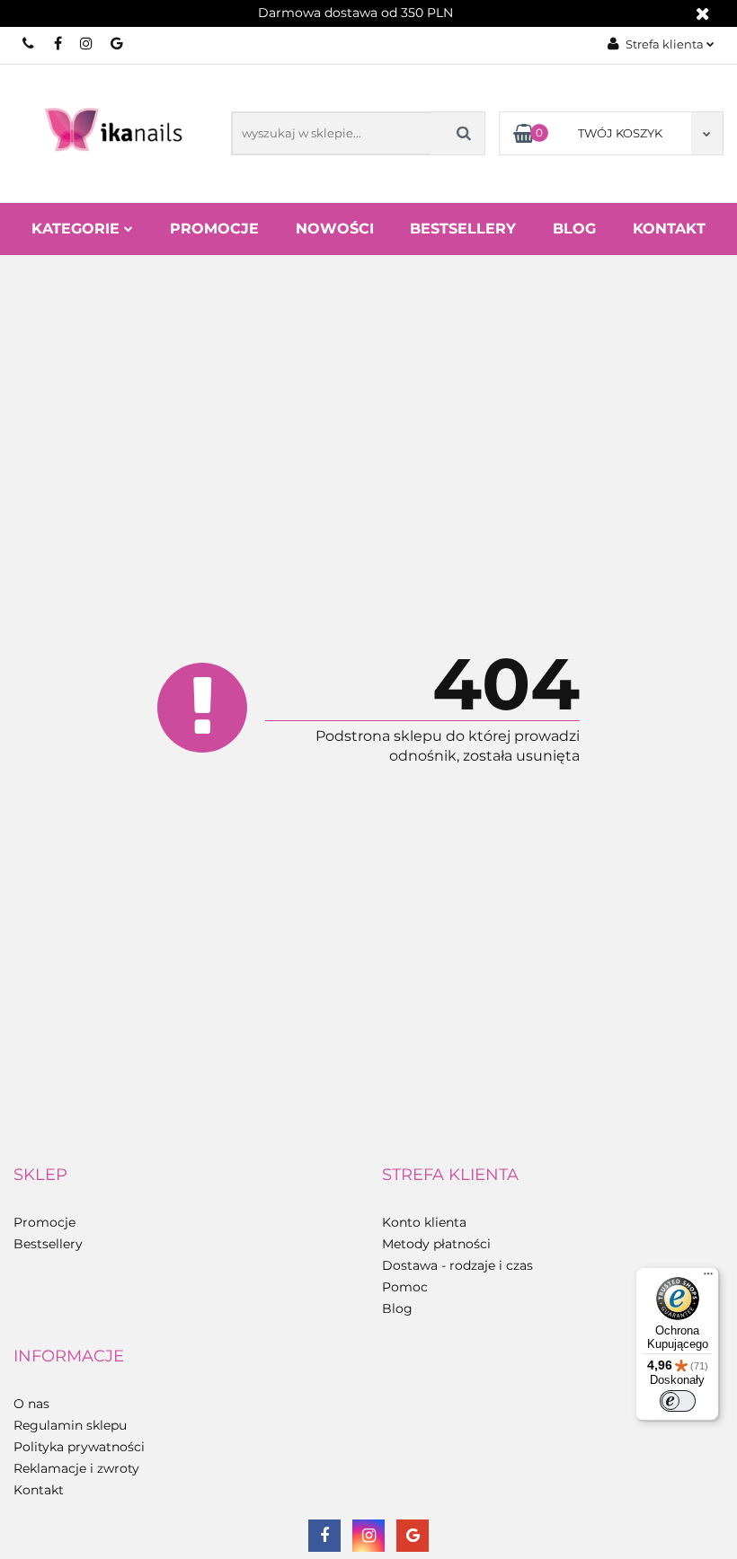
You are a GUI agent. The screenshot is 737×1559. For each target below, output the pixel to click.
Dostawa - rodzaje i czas (457, 1265)
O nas (31, 1404)
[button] (40, 1175)
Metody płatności (436, 1244)
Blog (574, 228)
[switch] (678, 1401)
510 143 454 (29, 43)
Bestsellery (463, 228)
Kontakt (669, 228)
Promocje (214, 228)
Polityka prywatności (79, 1447)
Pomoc (405, 1287)
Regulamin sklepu (70, 1425)
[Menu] (708, 1278)
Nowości (335, 228)
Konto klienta (424, 1222)
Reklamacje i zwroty (76, 1468)
